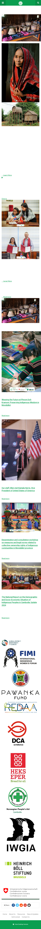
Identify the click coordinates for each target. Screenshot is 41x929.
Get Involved (15, 917)
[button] (3, 3)
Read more (5, 415)
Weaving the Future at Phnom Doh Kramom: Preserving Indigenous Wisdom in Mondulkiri (20, 402)
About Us (12, 914)
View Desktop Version (21, 924)
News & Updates (32, 914)
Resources (21, 914)
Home (5, 914)
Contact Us (26, 917)
